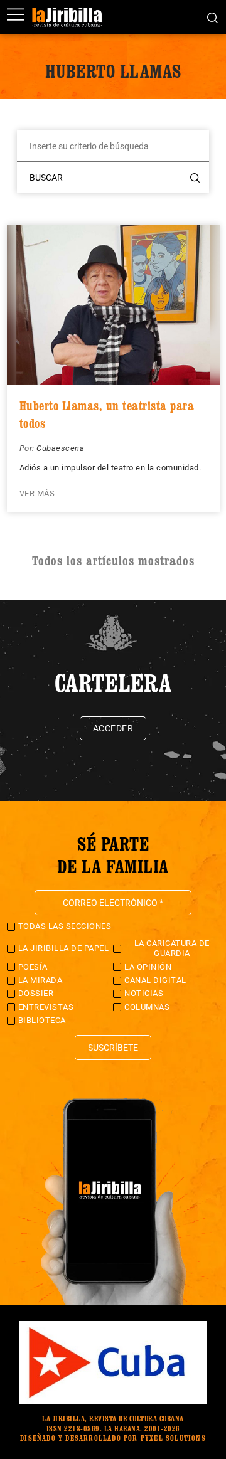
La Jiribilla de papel (63, 948)
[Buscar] (212, 17)
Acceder (113, 728)
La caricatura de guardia (172, 948)
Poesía (33, 967)
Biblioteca (42, 1020)
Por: (28, 448)
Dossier (36, 993)
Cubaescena (60, 448)
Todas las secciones (65, 926)
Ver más (37, 493)
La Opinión (147, 967)
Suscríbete (113, 1048)
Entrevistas (46, 1007)
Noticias (143, 993)
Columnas (147, 1007)
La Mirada (40, 980)
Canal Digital (155, 980)
